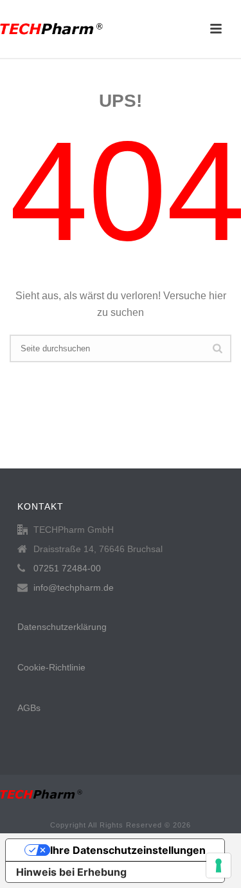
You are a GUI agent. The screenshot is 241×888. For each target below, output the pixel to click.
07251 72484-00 (67, 568)
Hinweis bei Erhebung (71, 871)
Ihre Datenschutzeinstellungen (128, 850)
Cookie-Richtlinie (51, 667)
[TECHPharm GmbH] (51, 29)
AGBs (28, 708)
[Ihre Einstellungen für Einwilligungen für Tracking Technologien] (218, 865)
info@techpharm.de (73, 587)
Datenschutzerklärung (62, 627)
